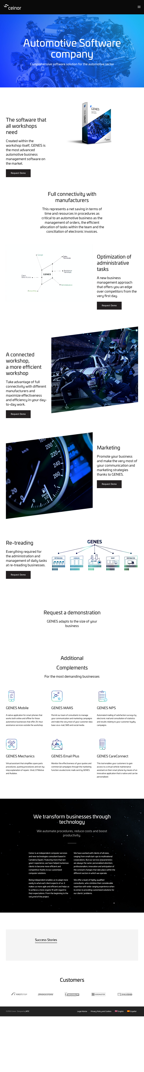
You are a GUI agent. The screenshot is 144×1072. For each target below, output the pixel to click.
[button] (18, 173)
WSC (27, 1011)
